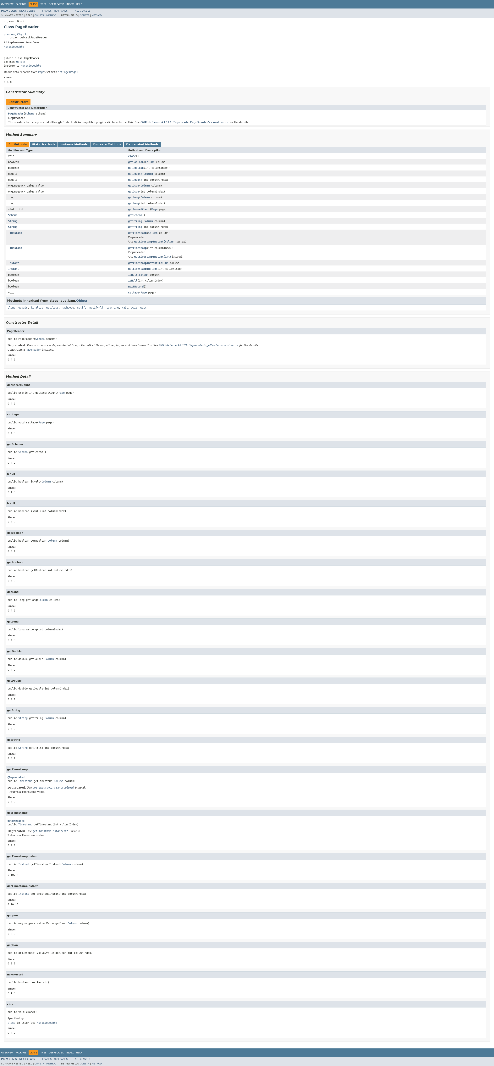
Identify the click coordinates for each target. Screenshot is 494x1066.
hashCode (68, 307)
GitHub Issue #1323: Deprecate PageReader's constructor (184, 122)
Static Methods (43, 144)
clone (11, 307)
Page (154, 209)
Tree (44, 4)
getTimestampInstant (142, 263)
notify (81, 307)
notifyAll (96, 307)
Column (149, 162)
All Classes (83, 10)
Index (70, 4)
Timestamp (15, 232)
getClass (52, 307)
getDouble (135, 173)
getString (135, 221)
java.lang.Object (15, 34)
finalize (37, 307)
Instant (13, 263)
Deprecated (56, 4)
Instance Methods (74, 144)
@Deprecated (16, 777)
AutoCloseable (14, 46)
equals (23, 307)
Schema (29, 113)
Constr (39, 15)
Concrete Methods (107, 144)
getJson (133, 185)
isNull (132, 274)
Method (51, 15)
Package (21, 4)
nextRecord (136, 286)
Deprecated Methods (142, 144)
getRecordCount (139, 209)
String (12, 221)
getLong (133, 197)
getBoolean (136, 162)
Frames (47, 10)
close (132, 156)
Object (20, 61)
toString (112, 307)
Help (79, 4)
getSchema (135, 215)
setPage (133, 292)
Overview (7, 4)
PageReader (16, 113)
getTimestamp (137, 232)
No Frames (61, 10)
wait (125, 307)
